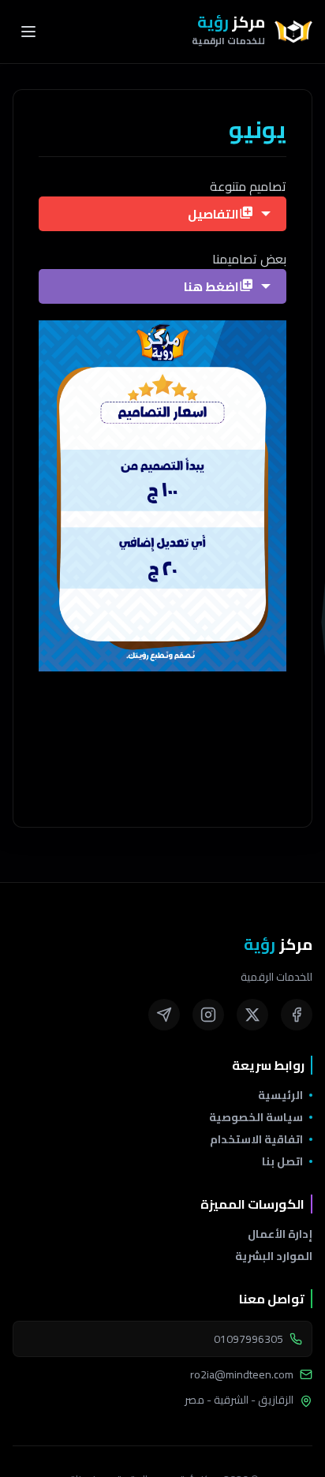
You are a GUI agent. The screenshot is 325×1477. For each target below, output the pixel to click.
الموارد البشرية (273, 1256)
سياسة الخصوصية (256, 1117)
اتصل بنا (282, 1161)
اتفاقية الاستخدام (256, 1139)
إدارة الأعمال (280, 1234)
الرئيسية (280, 1095)
